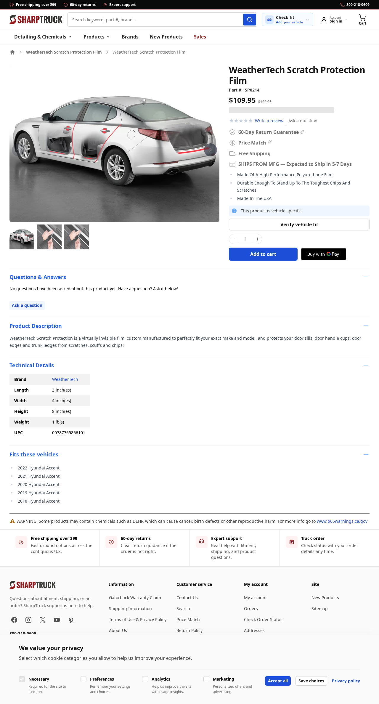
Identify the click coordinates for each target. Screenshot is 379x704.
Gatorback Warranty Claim (135, 597)
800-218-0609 (22, 633)
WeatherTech (65, 379)
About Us (118, 630)
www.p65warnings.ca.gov (342, 521)
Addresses (254, 630)
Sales (200, 36)
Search (183, 608)
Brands (130, 36)
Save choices (311, 681)
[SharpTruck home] (35, 19)
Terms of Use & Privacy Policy (137, 619)
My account (255, 597)
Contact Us (187, 597)
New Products (166, 36)
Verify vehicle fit (299, 224)
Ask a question (302, 121)
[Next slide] (210, 149)
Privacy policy (346, 681)
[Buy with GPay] (323, 254)
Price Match (188, 619)
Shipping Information (130, 608)
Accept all (278, 681)
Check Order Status (263, 619)
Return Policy (189, 630)
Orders (251, 608)
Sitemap (319, 608)
